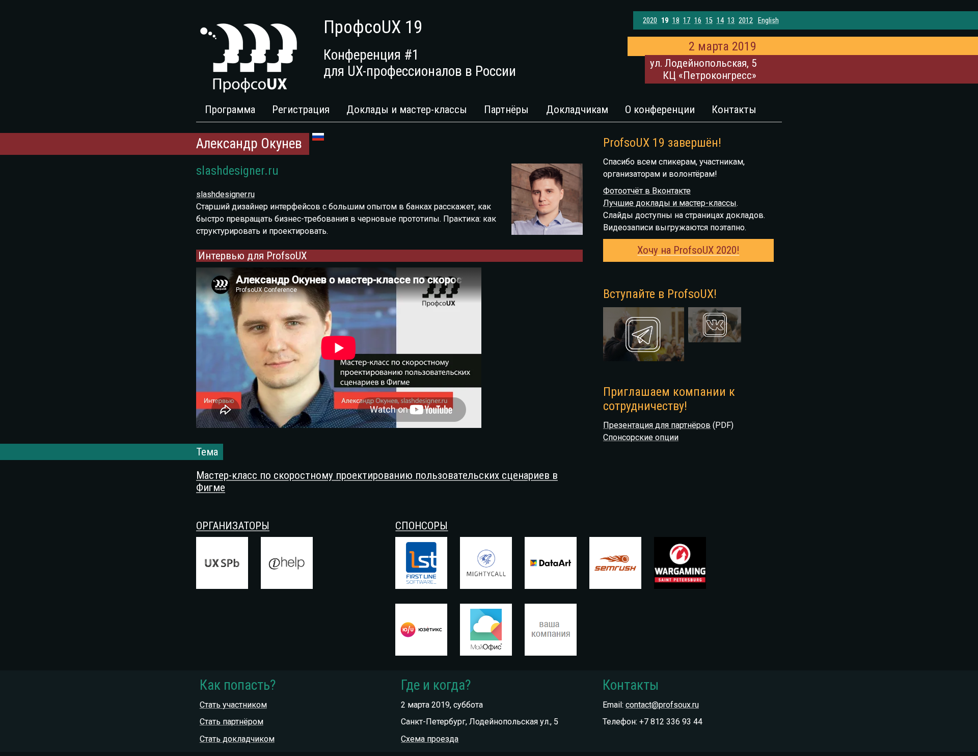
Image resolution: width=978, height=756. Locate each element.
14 (720, 20)
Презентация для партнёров (657, 425)
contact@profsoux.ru (662, 705)
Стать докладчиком (237, 739)
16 (697, 20)
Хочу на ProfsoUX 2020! (688, 250)
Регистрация (301, 109)
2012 (746, 20)
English (768, 20)
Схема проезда (429, 739)
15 (709, 20)
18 (676, 20)
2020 (650, 20)
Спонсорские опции (640, 437)
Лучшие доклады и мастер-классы (670, 203)
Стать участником (233, 705)
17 (686, 20)
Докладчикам (577, 109)
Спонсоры (421, 526)
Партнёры (506, 109)
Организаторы (232, 526)
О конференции (660, 109)
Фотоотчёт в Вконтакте (647, 191)
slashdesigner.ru (225, 194)
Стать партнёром (231, 721)
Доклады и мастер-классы (406, 109)
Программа (230, 109)
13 (731, 20)
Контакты (734, 109)
